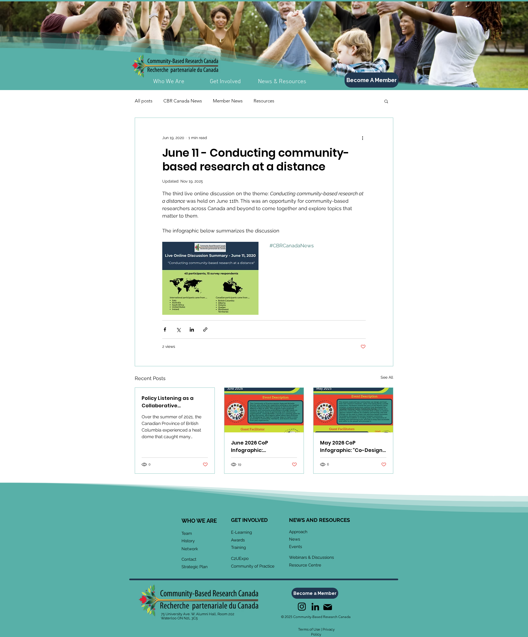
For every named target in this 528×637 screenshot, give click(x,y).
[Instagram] (301, 606)
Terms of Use (309, 629)
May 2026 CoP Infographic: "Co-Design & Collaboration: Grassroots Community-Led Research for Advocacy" (352, 446)
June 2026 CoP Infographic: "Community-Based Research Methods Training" (257, 446)
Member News (228, 101)
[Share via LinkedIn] (191, 329)
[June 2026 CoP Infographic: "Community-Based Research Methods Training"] (264, 410)
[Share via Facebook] (164, 329)
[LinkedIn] (315, 606)
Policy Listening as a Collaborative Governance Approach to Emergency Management (174, 402)
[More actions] (362, 137)
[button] (386, 101)
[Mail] (327, 607)
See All (387, 377)
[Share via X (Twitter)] (178, 329)
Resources (264, 101)
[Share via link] (205, 329)
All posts (143, 101)
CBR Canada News (182, 101)
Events (295, 546)
